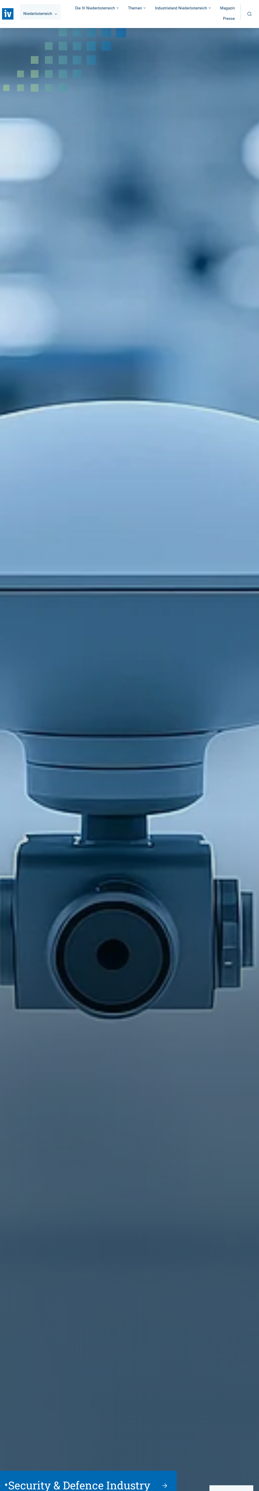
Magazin (227, 8)
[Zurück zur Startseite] (8, 14)
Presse (229, 18)
